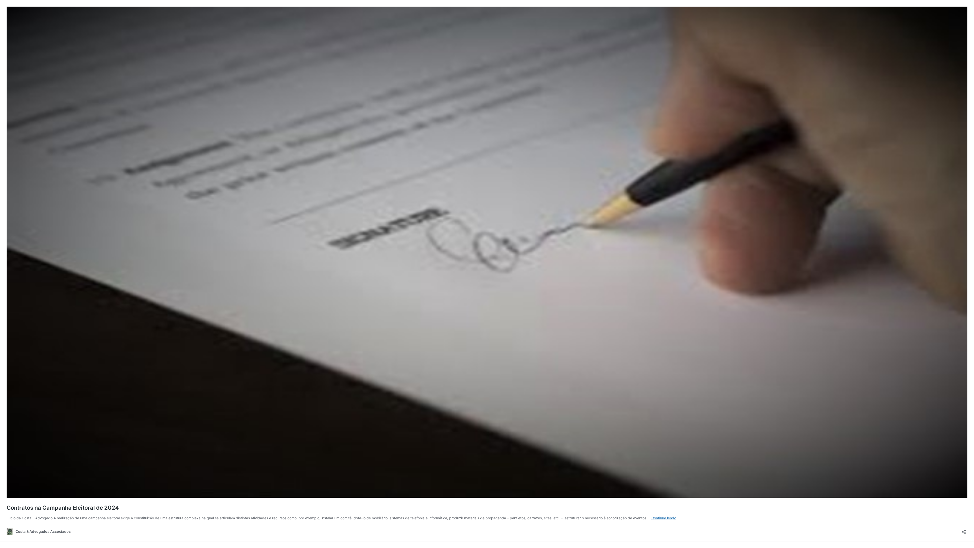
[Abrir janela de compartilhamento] (963, 530)
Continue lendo (663, 518)
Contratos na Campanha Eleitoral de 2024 (63, 507)
